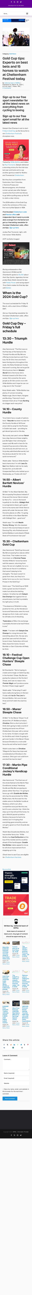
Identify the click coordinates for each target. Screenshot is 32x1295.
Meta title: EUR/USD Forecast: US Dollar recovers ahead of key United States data (6, 952)
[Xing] (13, 1048)
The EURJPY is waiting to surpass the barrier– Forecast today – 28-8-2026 (16, 981)
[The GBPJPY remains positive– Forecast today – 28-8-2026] (25, 942)
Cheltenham (19, 175)
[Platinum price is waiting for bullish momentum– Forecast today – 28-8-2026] (25, 971)
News (8, 964)
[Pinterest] (27, 1045)
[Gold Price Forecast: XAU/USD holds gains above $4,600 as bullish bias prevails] (6, 972)
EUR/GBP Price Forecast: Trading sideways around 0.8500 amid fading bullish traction (6, 1015)
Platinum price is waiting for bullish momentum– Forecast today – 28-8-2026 (26, 981)
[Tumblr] (24, 1045)
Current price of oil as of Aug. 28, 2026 (15, 949)
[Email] (22, 1048)
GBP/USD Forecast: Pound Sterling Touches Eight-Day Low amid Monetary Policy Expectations (26, 1014)
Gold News (12, 54)
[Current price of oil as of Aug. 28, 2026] (16, 943)
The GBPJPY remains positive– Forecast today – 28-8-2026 (25, 951)
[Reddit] (10, 1045)
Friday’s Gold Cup (9, 131)
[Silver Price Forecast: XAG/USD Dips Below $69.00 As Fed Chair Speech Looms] (16, 1003)
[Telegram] (21, 1045)
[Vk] (4, 1048)
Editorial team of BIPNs (12, 83)
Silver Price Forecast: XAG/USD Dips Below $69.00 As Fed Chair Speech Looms (16, 1013)
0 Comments (7, 88)
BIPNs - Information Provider (21, 1131)
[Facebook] (4, 1045)
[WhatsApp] (17, 1045)
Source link (7, 869)
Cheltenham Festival (12, 133)
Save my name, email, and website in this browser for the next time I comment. (16, 1091)
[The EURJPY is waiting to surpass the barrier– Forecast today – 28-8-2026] (16, 971)
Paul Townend (10, 165)
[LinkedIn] (14, 1045)
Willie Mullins (15, 162)
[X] (7, 1045)
